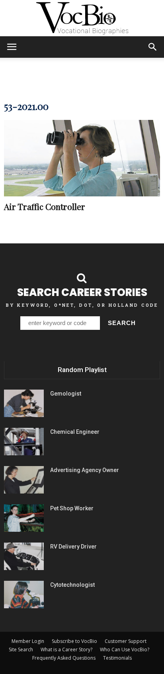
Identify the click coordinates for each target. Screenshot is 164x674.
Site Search (21, 649)
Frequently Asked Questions (64, 657)
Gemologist (65, 393)
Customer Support (125, 641)
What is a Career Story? (66, 649)
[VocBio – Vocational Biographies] (82, 18)
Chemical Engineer (75, 432)
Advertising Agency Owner (84, 470)
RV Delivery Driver (73, 546)
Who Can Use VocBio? (124, 649)
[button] (153, 47)
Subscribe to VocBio (74, 641)
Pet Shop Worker (72, 508)
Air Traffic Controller (44, 206)
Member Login (28, 641)
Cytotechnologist (72, 585)
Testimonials (117, 657)
